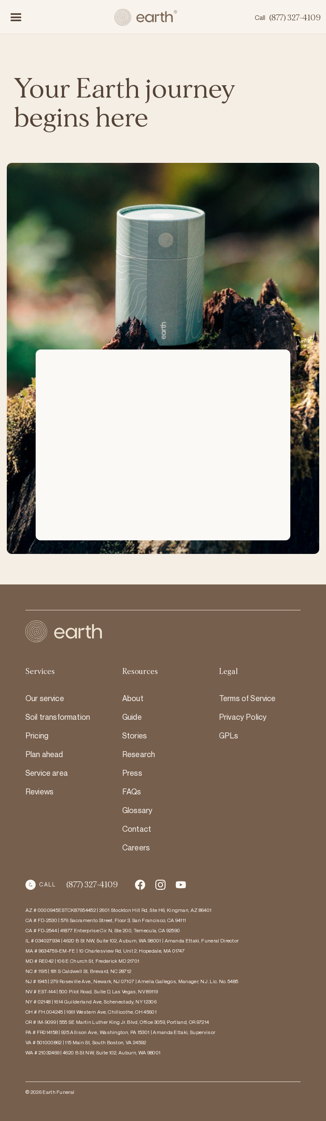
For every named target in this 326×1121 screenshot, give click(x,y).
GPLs (229, 735)
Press (132, 772)
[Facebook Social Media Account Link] (140, 885)
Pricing (36, 735)
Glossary (137, 810)
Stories (134, 735)
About (132, 698)
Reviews (39, 791)
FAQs (131, 791)
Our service (44, 698)
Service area (46, 772)
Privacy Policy (243, 716)
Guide (132, 716)
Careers (136, 847)
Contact (136, 828)
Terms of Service (247, 698)
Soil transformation (57, 716)
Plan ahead (44, 754)
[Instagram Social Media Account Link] (181, 885)
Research (138, 754)
